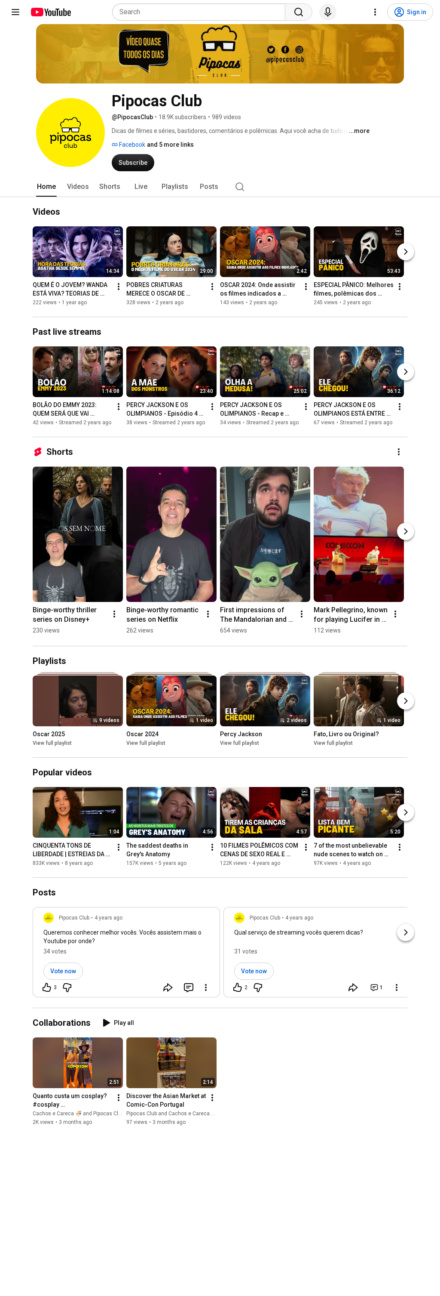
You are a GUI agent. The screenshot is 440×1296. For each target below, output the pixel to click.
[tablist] (220, 186)
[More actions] (118, 286)
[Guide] (15, 12)
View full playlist (52, 743)
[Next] (405, 251)
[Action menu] (205, 987)
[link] (126, 955)
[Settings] (375, 12)
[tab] (46, 186)
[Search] (298, 12)
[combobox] (201, 12)
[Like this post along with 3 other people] (47, 987)
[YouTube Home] (50, 12)
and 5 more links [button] (170, 144)
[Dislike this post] (67, 987)
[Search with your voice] (327, 12)
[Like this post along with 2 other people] (237, 987)
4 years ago (108, 918)
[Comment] (188, 987)
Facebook (131, 144)
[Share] (168, 987)
